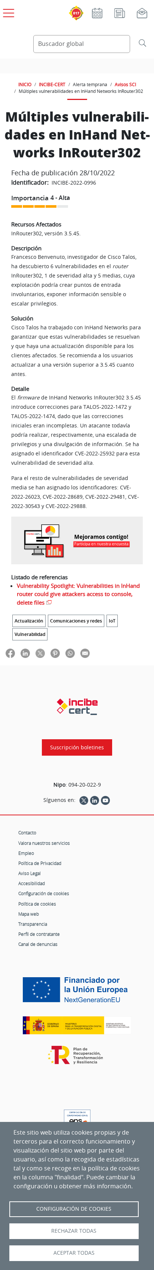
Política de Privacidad (39, 863)
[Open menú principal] (7, 11)
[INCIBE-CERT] (77, 707)
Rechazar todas (73, 1230)
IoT (112, 621)
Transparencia (32, 924)
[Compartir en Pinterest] (55, 653)
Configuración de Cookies (73, 1208)
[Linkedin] (94, 800)
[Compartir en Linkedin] (25, 653)
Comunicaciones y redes (76, 621)
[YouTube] (105, 800)
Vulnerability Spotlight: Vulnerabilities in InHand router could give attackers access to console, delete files (78, 594)
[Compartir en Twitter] (40, 653)
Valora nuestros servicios (44, 843)
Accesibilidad (31, 883)
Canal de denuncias (38, 944)
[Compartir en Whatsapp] (70, 653)
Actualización (29, 621)
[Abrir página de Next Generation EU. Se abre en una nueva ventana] (77, 992)
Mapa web (28, 914)
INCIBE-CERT (52, 84)
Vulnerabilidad (30, 634)
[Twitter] (83, 800)
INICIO (24, 84)
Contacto (27, 832)
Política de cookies (37, 904)
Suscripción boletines (77, 747)
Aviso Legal (29, 873)
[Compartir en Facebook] (10, 653)
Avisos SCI (125, 84)
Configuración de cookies (43, 893)
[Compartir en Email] (85, 653)
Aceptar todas (74, 1252)
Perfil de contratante (39, 934)
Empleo (26, 853)
